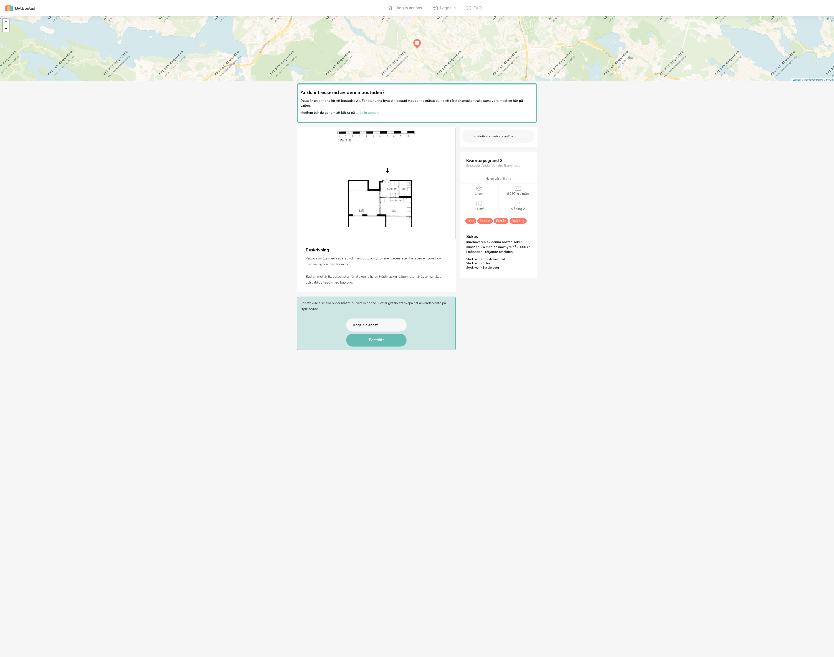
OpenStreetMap (812, 79)
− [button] (6, 28)
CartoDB (828, 79)
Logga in (448, 8)
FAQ (477, 8)
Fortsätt (376, 340)
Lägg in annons (408, 8)
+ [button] (6, 22)
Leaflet (796, 79)
